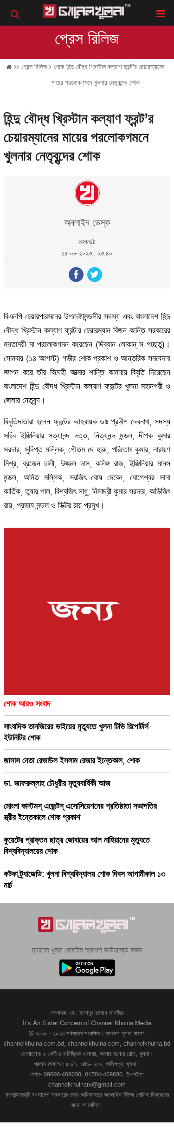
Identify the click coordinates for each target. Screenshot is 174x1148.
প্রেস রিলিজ (87, 39)
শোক (59, 66)
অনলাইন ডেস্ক (87, 222)
